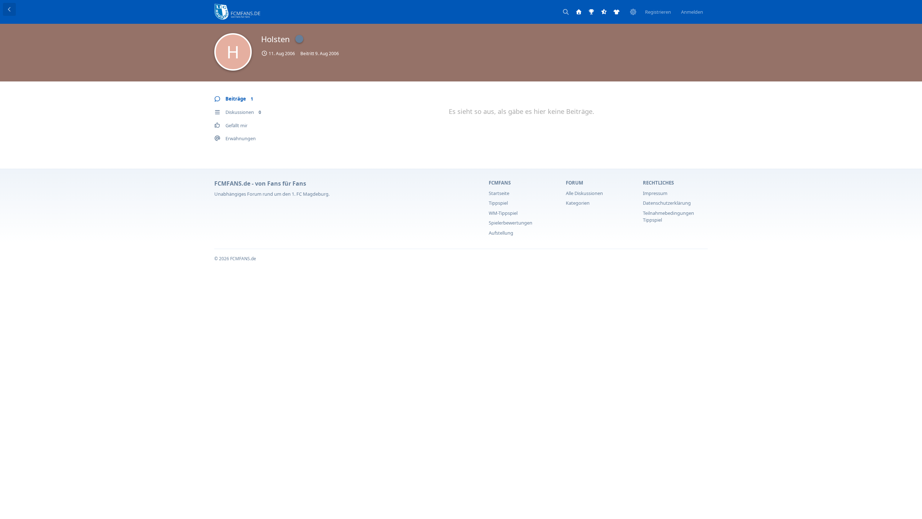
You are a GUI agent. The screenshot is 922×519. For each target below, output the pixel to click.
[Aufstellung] (616, 12)
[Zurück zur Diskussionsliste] (9, 9)
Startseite (499, 193)
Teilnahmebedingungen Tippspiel (668, 216)
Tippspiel (498, 203)
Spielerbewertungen (510, 222)
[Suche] (565, 11)
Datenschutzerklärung (667, 203)
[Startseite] (579, 12)
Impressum (655, 193)
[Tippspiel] (591, 12)
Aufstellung (501, 233)
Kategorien (578, 203)
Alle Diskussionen (584, 193)
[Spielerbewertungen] (604, 12)
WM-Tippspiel (503, 213)
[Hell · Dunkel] (633, 11)
